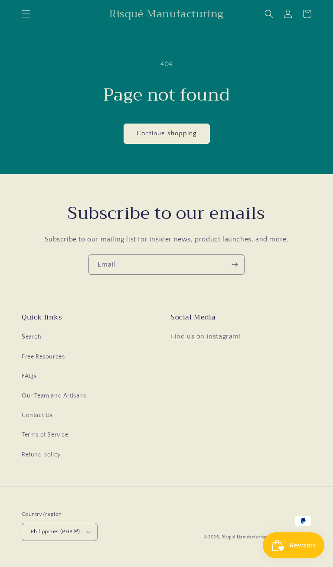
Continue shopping (167, 133)
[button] (26, 13)
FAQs (29, 376)
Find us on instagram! (206, 336)
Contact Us (37, 415)
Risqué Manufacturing (244, 537)
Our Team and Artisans (54, 395)
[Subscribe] (234, 264)
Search (32, 336)
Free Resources (43, 356)
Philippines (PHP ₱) (55, 531)
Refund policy (41, 454)
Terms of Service (45, 434)
